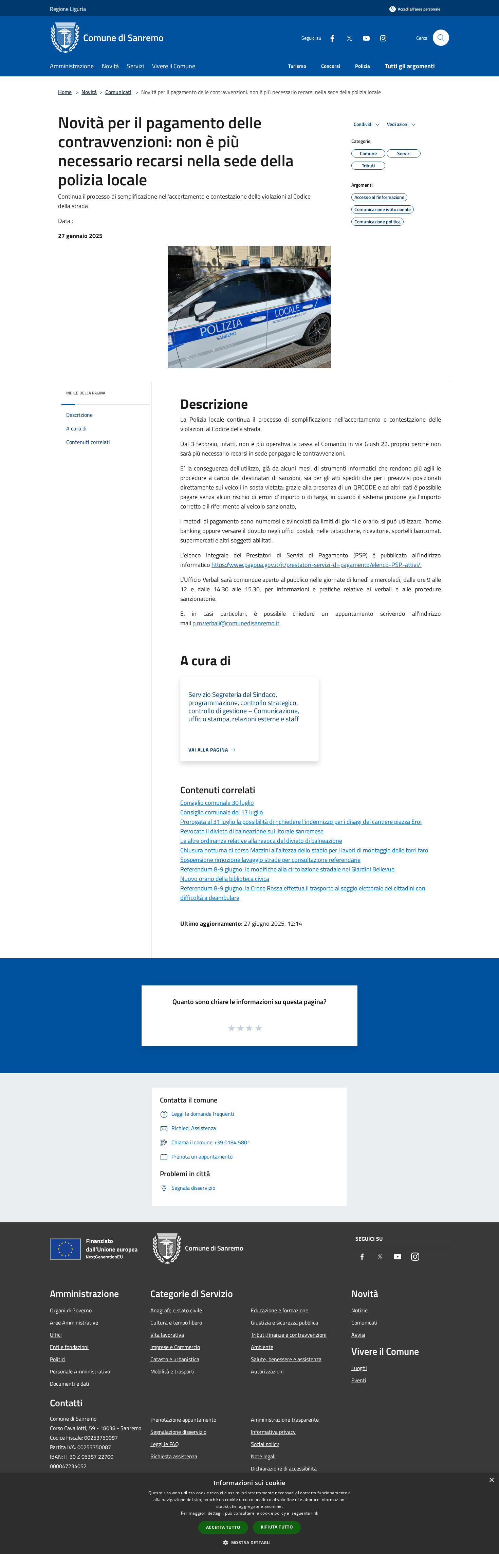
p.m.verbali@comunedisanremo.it (235, 623)
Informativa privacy (273, 1432)
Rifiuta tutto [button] (277, 1527)
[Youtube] (363, 37)
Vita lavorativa (167, 1335)
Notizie (359, 1310)
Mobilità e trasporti (172, 1371)
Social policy (265, 1444)
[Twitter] (346, 37)
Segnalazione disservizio (178, 1432)
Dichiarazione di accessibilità (284, 1468)
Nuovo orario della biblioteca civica (224, 878)
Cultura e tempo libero (176, 1322)
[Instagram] (380, 37)
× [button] (491, 1480)
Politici (58, 1359)
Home (65, 92)
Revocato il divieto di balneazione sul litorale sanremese (252, 831)
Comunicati (118, 92)
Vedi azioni (398, 124)
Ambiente (262, 1347)
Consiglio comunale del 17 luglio (221, 812)
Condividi (363, 124)
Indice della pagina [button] (85, 393)
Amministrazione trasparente (285, 1420)
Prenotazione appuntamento (183, 1420)
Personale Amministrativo (80, 1371)
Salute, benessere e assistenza (286, 1359)
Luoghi (359, 1368)
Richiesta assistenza (173, 1456)
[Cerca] (441, 38)
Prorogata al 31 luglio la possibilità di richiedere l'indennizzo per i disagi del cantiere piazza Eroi (301, 821)
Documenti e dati (69, 1384)
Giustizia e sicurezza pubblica (284, 1322)
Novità (89, 92)
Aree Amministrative (74, 1322)
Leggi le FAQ (164, 1444)
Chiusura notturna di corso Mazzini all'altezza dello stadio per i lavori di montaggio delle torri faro (304, 850)
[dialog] (249, 1513)
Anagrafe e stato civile (176, 1310)
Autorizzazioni (267, 1371)
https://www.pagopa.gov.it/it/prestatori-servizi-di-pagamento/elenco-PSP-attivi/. (316, 564)
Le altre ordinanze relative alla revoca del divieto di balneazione (261, 840)
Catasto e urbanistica (174, 1359)
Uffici (56, 1335)
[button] (249, 1542)
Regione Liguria (68, 9)
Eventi (358, 1380)
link (314, 1513)
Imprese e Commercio (175, 1347)
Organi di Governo (71, 1310)
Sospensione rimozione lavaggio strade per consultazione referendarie (270, 859)
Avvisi (358, 1335)
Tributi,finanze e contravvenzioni (289, 1335)
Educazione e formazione (279, 1310)
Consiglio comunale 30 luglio (217, 802)
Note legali (263, 1456)
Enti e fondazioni (69, 1347)
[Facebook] (329, 37)
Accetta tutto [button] (223, 1527)
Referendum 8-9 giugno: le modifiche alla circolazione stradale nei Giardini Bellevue (287, 869)
